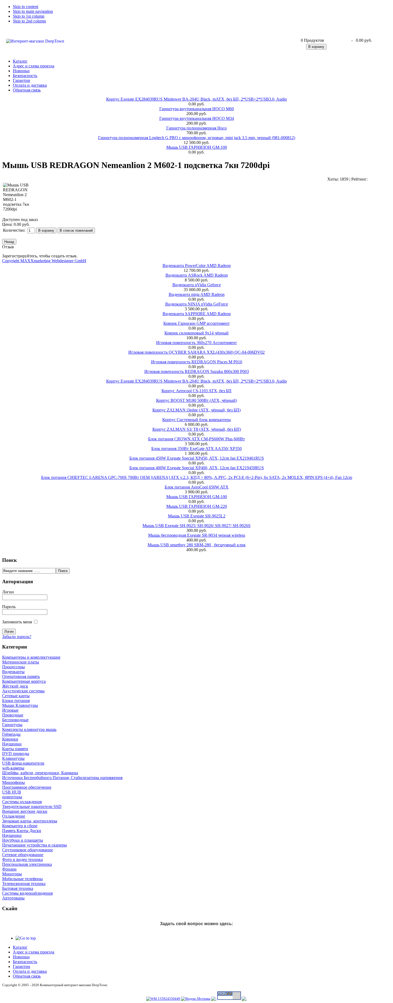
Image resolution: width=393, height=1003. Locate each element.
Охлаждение (13, 816)
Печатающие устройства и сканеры (34, 845)
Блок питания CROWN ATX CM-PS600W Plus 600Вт (196, 439)
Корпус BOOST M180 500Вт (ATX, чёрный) (196, 400)
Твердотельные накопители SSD (31, 806)
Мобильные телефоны (22, 878)
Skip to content (25, 6)
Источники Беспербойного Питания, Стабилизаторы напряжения (62, 777)
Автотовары (13, 898)
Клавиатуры (13, 758)
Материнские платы (20, 662)
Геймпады (11, 734)
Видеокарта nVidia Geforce (196, 285)
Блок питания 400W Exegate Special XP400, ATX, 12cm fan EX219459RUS (196, 468)
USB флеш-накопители (23, 763)
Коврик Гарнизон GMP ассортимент (196, 323)
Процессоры (13, 667)
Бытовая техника (17, 888)
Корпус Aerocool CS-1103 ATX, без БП (196, 390)
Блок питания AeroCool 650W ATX (197, 487)
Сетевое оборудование (22, 854)
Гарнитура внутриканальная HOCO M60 (196, 108)
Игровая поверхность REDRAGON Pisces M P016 (196, 362)
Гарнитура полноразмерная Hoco (196, 128)
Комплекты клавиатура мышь (29, 729)
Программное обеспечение (26, 787)
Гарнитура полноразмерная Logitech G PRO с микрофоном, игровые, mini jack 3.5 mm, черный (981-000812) (196, 137)
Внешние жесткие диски (24, 811)
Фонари (9, 869)
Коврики (10, 739)
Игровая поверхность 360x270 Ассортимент (196, 342)
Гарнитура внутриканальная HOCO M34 (196, 118)
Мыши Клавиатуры (20, 705)
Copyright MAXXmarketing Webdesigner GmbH (44, 260)
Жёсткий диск (15, 686)
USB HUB (11, 792)
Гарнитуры (12, 724)
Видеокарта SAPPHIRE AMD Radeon (197, 313)
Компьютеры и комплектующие (31, 657)
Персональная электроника (27, 864)
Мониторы (12, 874)
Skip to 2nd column (29, 21)
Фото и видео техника (22, 859)
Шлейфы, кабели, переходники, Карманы (40, 773)
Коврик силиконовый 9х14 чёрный (196, 333)
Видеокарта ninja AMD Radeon (197, 294)
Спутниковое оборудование (27, 850)
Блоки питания (16, 700)
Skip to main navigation (33, 11)
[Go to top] (26, 938)
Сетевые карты (16, 695)
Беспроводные (15, 720)
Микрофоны (13, 782)
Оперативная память (21, 676)
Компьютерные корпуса (24, 681)
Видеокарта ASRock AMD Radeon (196, 275)
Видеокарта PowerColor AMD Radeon (197, 265)
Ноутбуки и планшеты (22, 840)
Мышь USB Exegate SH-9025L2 (196, 516)
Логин (8, 592)
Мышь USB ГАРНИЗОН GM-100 (196, 147)
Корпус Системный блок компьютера (196, 419)
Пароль (9, 606)
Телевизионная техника (23, 883)
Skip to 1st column (28, 16)
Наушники (12, 744)
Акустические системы (23, 691)
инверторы (12, 797)
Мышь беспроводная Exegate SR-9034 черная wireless (196, 535)
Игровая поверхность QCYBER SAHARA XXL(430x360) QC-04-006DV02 (196, 352)
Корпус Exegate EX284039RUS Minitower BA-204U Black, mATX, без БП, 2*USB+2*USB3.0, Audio (196, 99)
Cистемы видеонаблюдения (27, 893)
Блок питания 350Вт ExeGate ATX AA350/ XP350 (196, 448)
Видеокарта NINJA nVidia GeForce (196, 304)
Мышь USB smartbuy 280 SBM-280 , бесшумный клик (197, 545)
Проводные (12, 715)
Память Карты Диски (21, 830)
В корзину (316, 47)
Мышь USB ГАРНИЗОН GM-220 (196, 506)
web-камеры (13, 768)
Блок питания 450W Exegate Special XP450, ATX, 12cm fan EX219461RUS (196, 458)
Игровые (10, 710)
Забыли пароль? (16, 636)
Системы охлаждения (22, 801)
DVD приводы (15, 753)
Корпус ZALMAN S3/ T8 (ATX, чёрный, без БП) (196, 429)
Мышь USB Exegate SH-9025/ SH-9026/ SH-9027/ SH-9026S (196, 525)
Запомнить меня (17, 622)
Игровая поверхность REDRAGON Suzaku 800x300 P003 (196, 371)
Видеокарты (13, 671)
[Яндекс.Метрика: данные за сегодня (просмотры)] (195, 999)
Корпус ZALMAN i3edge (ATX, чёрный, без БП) (196, 410)
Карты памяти (15, 748)
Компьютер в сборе (19, 825)
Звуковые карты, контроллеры (29, 821)
